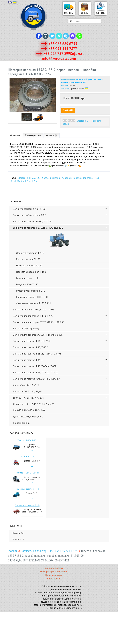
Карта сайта (53, 578)
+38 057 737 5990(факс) (63, 53)
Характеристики (33, 135)
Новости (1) (18, 533)
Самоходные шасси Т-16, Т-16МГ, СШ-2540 (27, 506)
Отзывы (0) (51, 135)
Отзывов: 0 (82, 120)
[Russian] (10, 2)
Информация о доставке (53, 571)
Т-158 (35, 180)
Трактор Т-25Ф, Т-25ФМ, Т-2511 (27, 474)
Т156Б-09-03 (17, 180)
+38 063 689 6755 (63, 43)
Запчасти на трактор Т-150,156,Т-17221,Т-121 (49, 551)
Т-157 (28, 180)
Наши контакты (53, 574)
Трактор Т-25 (27, 456)
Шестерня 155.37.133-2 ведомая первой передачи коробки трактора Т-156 (59, 177)
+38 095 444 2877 (63, 48)
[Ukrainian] (15, 2)
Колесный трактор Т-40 (27, 488)
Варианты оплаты (53, 567)
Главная (12, 551)
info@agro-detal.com (59, 58)
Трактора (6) (18, 539)
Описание (15, 135)
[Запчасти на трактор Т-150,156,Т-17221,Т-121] (59, 240)
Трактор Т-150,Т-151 (27, 440)
